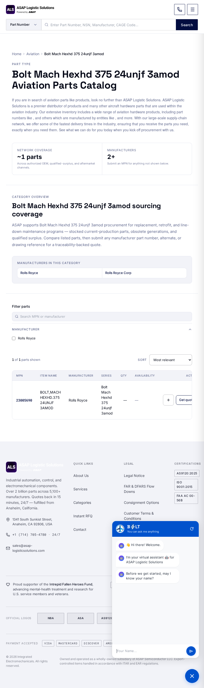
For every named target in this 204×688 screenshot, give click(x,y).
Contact (79, 529)
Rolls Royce (29, 273)
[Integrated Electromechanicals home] (30, 9)
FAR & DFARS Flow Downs (139, 489)
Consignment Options (141, 502)
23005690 (24, 400)
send (191, 651)
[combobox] (109, 24)
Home (16, 54)
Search (187, 25)
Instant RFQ (83, 516)
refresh (191, 529)
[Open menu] (192, 9)
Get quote (186, 400)
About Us (81, 475)
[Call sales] (179, 9)
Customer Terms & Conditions (139, 516)
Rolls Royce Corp (118, 273)
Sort (142, 360)
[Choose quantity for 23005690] (168, 400)
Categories (82, 502)
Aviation (32, 54)
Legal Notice (134, 475)
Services (80, 489)
